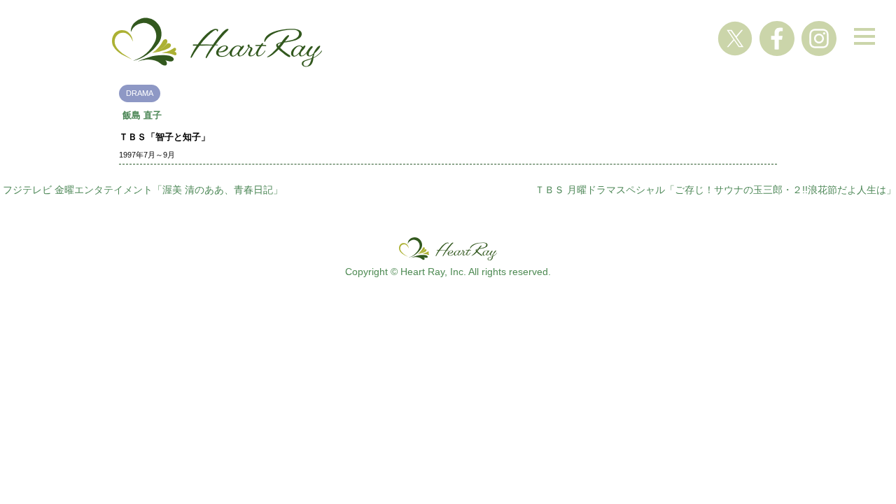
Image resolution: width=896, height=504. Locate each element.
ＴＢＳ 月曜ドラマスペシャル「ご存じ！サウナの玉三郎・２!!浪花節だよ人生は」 (715, 189)
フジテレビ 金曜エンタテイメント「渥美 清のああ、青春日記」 (143, 189)
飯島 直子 (142, 115)
